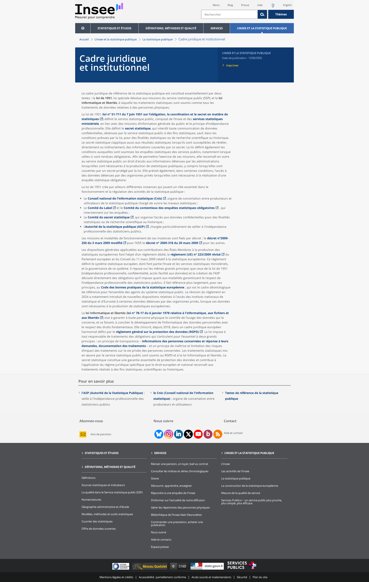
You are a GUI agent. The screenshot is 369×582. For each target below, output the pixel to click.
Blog (230, 5)
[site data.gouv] (207, 569)
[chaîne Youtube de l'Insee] (198, 434)
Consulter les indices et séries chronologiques (179, 471)
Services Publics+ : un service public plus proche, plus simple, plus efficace (251, 501)
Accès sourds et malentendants (211, 577)
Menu (216, 5)
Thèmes (281, 14)
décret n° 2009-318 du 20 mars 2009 (172, 243)
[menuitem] (82, 28)
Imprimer (232, 65)
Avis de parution (101, 434)
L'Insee (225, 464)
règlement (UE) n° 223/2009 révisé (196, 254)
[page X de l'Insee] (188, 434)
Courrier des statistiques (97, 521)
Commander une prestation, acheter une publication (177, 523)
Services (217, 28)
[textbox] (229, 14)
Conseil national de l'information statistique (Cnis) (125, 198)
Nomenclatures (91, 499)
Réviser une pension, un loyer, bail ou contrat (179, 464)
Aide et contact (233, 433)
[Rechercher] (262, 14)
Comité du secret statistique (109, 217)
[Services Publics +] (242, 569)
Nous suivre (158, 532)
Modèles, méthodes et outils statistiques (107, 514)
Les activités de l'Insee (235, 471)
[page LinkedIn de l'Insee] (178, 434)
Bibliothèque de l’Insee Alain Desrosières (176, 515)
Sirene (155, 478)
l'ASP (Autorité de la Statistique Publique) (112, 393)
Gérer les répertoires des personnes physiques (180, 507)
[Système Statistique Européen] (121, 569)
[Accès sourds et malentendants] (273, 7)
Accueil (84, 39)
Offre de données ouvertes (99, 529)
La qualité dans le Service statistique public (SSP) (112, 492)
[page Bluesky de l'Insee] (158, 434)
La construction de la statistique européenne (249, 486)
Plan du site (260, 577)
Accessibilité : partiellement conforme (162, 577)
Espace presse (160, 547)
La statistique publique (157, 39)
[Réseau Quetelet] (150, 569)
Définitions (88, 478)
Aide (260, 5)
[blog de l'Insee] (208, 434)
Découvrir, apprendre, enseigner (171, 486)
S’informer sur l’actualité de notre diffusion (178, 500)
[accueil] (82, 28)
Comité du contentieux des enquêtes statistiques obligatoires (169, 208)
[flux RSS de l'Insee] (217, 434)
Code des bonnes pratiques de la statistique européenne (142, 287)
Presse (245, 5)
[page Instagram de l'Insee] (168, 434)
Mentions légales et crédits (116, 577)
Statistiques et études (114, 28)
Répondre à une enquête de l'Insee (173, 493)
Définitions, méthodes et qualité (171, 28)
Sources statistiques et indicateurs (103, 485)
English (287, 5)
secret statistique (138, 128)
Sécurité (242, 577)
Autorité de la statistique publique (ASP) (115, 227)
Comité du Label (100, 208)
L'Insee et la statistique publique (262, 28)
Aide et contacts (161, 539)
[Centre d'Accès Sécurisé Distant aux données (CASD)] (179, 569)
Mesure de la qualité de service (240, 493)
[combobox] (247, 14)
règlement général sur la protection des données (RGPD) (157, 332)
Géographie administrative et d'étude (105, 507)
